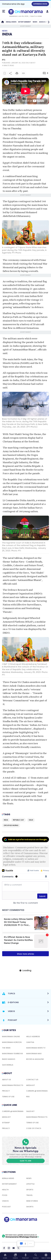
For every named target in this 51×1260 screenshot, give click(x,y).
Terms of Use (8, 1096)
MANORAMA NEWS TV (35, 1048)
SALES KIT (30, 1111)
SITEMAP (6, 1122)
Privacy (6, 1091)
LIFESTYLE (30, 1184)
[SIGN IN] (47, 11)
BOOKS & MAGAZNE (35, 1059)
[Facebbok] (4, 1248)
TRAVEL (29, 1195)
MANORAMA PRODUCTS (12, 1085)
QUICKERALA (7, 1065)
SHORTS (29, 1206)
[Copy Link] (23, 73)
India (7, 34)
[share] (10, 73)
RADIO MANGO (8, 1059)
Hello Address (33, 1036)
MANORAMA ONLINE (11, 1036)
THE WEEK (6, 1048)
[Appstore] (30, 1228)
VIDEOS (5, 1201)
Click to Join (25, 1161)
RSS (28, 1096)
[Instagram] (9, 1248)
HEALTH (5, 1189)
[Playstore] (11, 1228)
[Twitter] (18, 1248)
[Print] (16, 73)
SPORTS (29, 1189)
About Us (6, 1079)
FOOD (4, 1195)
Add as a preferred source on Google (27, 839)
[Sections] (4, 11)
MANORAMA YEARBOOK (12, 1053)
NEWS (35, 22)
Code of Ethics (33, 1128)
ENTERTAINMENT (24, 22)
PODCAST (6, 1206)
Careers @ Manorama (37, 1091)
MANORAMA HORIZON (12, 1042)
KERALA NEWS (11, 22)
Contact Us (32, 1079)
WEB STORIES (32, 1201)
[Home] (2, 22)
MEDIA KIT (30, 1085)
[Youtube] (14, 1248)
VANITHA (30, 1042)
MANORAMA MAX (34, 1053)
